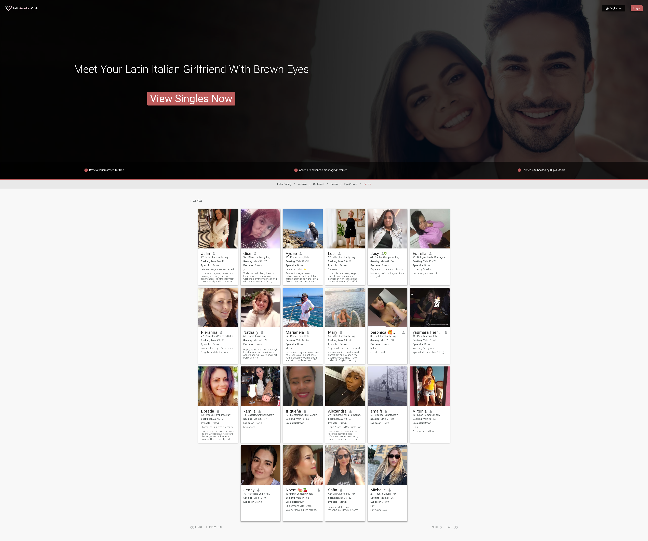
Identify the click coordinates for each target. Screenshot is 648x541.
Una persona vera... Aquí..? (299, 506)
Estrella (419, 253)
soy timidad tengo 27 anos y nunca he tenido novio (218, 348)
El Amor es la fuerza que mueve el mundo (218, 427)
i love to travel (377, 352)
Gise (247, 253)
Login (636, 8)
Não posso (249, 427)
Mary (332, 332)
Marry (289, 348)
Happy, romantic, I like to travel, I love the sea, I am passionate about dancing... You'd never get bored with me (260, 353)
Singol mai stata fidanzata (214, 352)
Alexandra (337, 411)
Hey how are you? (379, 510)
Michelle (378, 490)
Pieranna (209, 332)
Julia (205, 253)
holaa (373, 348)
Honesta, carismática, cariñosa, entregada (387, 275)
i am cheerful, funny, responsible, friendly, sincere (343, 508)
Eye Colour (350, 184)
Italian (334, 184)
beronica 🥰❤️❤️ (385, 332)
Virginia (420, 411)
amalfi (376, 411)
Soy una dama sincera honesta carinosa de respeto (345, 348)
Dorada (207, 411)
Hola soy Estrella (422, 269)
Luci (331, 253)
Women (302, 184)
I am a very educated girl (425, 273)
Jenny (248, 490)
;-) (244, 269)
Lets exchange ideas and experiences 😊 (218, 269)
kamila (249, 411)
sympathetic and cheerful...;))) (428, 352)
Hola (415, 427)
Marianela (295, 332)
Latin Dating (284, 184)
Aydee (291, 253)
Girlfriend (318, 184)
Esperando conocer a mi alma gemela (387, 269)
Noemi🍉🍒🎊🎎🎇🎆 (300, 490)
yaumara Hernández (427, 332)
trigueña (293, 411)
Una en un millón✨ (296, 269)
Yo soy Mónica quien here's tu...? (303, 510)
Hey (372, 506)
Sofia (332, 490)
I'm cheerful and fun (423, 431)
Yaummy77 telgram (423, 348)
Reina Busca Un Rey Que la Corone (345, 427)
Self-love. (333, 269)
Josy (374, 253)
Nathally (250, 332)
